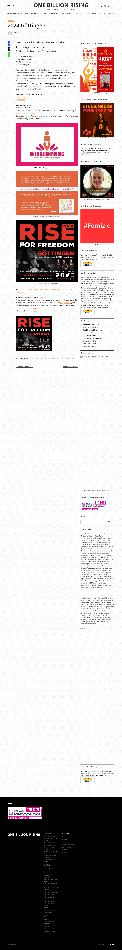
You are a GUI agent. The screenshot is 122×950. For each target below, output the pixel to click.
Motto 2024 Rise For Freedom (50, 860)
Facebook (102, 6)
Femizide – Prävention (50, 892)
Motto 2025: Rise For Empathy (50, 856)
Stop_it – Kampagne (50, 910)
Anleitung (47, 866)
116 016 (93, 617)
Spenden (111, 13)
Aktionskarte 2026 (14, 13)
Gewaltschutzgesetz (87, 553)
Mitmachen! (54, 13)
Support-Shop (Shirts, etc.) (55, 289)
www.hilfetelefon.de (89, 619)
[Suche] (13, 6)
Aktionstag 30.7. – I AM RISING (51, 839)
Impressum (65, 837)
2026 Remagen (96, 574)
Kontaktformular (49, 921)
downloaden (84, 153)
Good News (47, 917)
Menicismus (94, 572)
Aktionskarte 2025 (49, 843)
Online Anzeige (100, 553)
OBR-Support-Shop (97, 303)
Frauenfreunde (105, 572)
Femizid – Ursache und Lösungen (51, 888)
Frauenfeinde (84, 574)
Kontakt (102, 13)
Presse (87, 13)
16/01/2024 (17, 32)
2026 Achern (93, 583)
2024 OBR (11, 21)
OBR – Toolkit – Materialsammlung (49, 869)
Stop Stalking (92, 349)
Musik (46, 872)
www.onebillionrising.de (25, 113)
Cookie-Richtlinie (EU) (50, 931)
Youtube (113, 6)
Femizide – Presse (49, 895)
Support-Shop (66, 13)
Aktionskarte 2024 (49, 845)
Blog (94, 13)
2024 (31, 358)
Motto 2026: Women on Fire (51, 852)
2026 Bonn (84, 587)
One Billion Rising (25, 289)
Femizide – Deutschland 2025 (51, 884)
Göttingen (39, 358)
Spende (35, 308)
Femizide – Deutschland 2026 (51, 880)
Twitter (109, 6)
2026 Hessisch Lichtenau (94, 577)
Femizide (78, 13)
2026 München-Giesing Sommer (98, 559)
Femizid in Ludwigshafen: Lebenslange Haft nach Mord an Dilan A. (96, 538)
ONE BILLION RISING (61, 5)
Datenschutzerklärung (50, 929)
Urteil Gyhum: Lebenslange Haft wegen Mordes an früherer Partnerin (95, 544)
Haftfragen (97, 566)
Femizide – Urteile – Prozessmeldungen (50, 902)
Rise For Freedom (67, 358)
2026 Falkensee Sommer (101, 562)
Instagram (105, 6)
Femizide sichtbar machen (49, 898)
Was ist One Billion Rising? (36, 13)
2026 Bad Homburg (95, 587)
